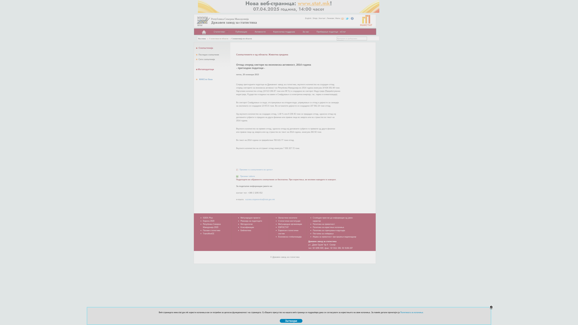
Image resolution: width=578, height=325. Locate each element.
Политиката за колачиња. (412, 312)
